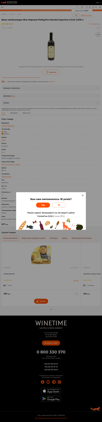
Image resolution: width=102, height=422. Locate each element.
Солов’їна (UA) (45, 216)
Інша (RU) (59, 216)
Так (43, 205)
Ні (59, 205)
